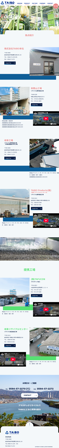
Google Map (8, 63)
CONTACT (27, 395)
